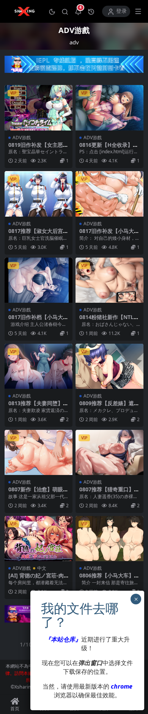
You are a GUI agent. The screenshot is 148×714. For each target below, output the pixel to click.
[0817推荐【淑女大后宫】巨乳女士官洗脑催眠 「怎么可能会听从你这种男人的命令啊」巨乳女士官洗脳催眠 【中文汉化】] (38, 193)
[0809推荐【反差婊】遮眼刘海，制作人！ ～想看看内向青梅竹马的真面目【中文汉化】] (109, 366)
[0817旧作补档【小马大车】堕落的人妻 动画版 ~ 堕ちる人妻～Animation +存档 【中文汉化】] (38, 280)
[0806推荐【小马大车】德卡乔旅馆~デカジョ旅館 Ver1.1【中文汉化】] (109, 538)
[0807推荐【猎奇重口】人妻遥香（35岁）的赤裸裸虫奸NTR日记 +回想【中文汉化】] (109, 452)
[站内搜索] (65, 11)
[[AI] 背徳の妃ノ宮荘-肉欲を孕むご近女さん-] (38, 538)
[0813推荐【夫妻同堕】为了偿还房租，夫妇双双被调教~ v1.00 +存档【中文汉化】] (38, 366)
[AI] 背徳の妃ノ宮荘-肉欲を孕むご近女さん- (36, 578)
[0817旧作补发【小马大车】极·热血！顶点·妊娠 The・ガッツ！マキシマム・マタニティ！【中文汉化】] (109, 193)
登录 (121, 11)
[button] (52, 11)
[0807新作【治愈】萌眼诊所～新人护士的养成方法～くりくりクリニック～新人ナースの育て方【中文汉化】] (38, 452)
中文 (41, 568)
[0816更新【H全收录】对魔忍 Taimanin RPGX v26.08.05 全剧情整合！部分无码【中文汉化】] (109, 107)
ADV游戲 (22, 137)
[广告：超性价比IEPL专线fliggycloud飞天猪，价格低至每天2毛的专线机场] (74, 66)
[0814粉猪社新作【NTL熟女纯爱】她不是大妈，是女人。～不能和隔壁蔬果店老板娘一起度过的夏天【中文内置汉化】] (109, 280)
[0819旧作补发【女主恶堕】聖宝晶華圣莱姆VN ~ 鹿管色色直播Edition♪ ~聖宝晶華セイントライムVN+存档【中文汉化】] (38, 107)
